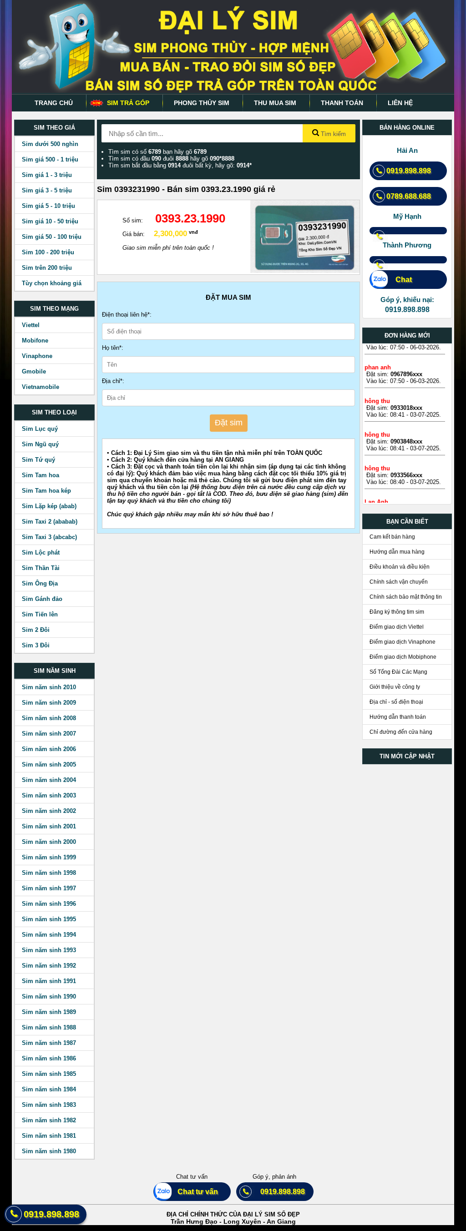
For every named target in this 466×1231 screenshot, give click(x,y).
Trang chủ (54, 102)
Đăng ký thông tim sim (397, 612)
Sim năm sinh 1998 (49, 872)
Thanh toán (342, 102)
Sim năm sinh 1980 (49, 1151)
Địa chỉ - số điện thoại (396, 702)
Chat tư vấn (194, 1192)
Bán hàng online (407, 127)
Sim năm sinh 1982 (49, 1120)
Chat (399, 279)
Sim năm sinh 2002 (49, 810)
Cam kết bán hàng (392, 537)
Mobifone (35, 340)
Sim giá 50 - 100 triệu (51, 236)
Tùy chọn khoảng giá (51, 283)
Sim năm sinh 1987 (49, 1042)
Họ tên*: (112, 347)
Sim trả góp (128, 102)
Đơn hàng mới (407, 335)
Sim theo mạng (54, 308)
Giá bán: (133, 234)
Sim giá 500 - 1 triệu (50, 159)
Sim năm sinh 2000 (49, 841)
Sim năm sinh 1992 (49, 965)
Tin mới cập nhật (407, 756)
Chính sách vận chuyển (399, 582)
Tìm (332, 134)
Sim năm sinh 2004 (49, 780)
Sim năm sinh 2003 (49, 795)
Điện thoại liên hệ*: (127, 314)
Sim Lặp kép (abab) (49, 506)
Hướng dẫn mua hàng (397, 552)
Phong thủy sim (201, 102)
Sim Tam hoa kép (46, 490)
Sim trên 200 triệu (47, 267)
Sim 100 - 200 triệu (48, 252)
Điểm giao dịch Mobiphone (403, 657)
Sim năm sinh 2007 (49, 733)
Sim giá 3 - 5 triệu (47, 190)
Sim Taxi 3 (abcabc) (49, 537)
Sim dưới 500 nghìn (50, 144)
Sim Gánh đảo (42, 598)
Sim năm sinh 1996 (49, 903)
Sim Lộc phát (41, 552)
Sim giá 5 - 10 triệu (48, 205)
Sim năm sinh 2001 (49, 826)
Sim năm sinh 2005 (49, 764)
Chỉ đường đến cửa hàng (401, 732)
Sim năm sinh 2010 (49, 687)
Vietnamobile (40, 386)
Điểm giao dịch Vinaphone (403, 642)
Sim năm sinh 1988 (49, 1027)
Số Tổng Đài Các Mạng (398, 672)
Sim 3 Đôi (36, 645)
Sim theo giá (54, 127)
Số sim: (132, 220)
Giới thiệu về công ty (395, 687)
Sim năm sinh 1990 (49, 996)
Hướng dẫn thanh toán (398, 717)
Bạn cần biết (407, 521)
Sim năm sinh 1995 (49, 919)
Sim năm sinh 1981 (49, 1135)
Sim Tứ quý (38, 459)
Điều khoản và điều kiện (400, 567)
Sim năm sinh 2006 (49, 749)
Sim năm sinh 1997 (49, 888)
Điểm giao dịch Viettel (397, 627)
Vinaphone (37, 356)
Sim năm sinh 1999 (49, 857)
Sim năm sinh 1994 (49, 934)
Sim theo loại (54, 412)
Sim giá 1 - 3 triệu (47, 175)
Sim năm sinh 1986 (49, 1058)
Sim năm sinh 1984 (49, 1089)
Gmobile (34, 371)
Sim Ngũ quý (40, 444)
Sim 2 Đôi (36, 629)
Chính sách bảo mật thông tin (406, 597)
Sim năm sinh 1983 (49, 1104)
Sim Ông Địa (40, 583)
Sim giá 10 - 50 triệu (50, 221)
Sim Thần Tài (41, 568)
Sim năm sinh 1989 (49, 1012)
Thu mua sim (275, 102)
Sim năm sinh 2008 (49, 718)
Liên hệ (400, 102)
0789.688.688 (408, 196)
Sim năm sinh (55, 670)
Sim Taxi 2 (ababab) (49, 521)
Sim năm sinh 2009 (49, 702)
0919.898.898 (408, 171)
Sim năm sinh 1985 (49, 1073)
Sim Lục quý (40, 428)
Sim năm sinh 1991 (49, 981)
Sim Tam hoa (40, 475)
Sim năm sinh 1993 (49, 950)
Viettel (31, 325)
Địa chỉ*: (113, 381)
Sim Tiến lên (40, 614)
